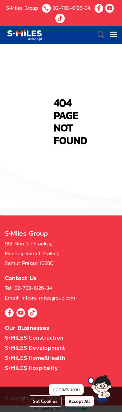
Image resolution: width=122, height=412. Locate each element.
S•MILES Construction (34, 338)
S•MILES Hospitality (31, 368)
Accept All (79, 401)
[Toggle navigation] (113, 35)
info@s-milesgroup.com (48, 298)
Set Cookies (45, 401)
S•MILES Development (35, 348)
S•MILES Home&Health (35, 358)
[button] (99, 389)
